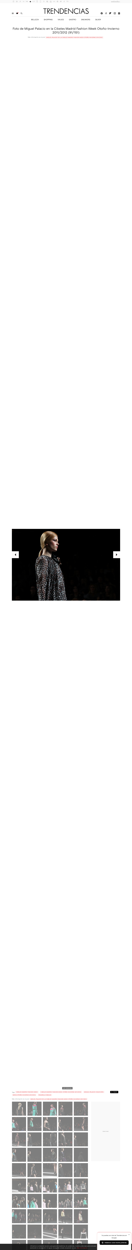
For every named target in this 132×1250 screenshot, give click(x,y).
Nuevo (17, 13)
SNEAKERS (85, 19)
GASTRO (72, 19)
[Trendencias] (66, 11)
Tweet (115, 1092)
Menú (12, 13)
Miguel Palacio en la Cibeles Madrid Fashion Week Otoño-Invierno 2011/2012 (74, 37)
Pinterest (101, 13)
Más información (82, 1248)
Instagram (114, 13)
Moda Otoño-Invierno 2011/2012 (24, 1095)
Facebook (106, 13)
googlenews (119, 13)
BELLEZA (35, 19)
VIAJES (61, 19)
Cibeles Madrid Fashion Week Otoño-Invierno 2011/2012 (61, 1092)
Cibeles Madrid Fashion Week (27, 1092)
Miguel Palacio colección (93, 1092)
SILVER (98, 19)
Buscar (21, 13)
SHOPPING (48, 19)
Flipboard (110, 13)
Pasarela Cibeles (45, 1095)
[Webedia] (115, 1)
